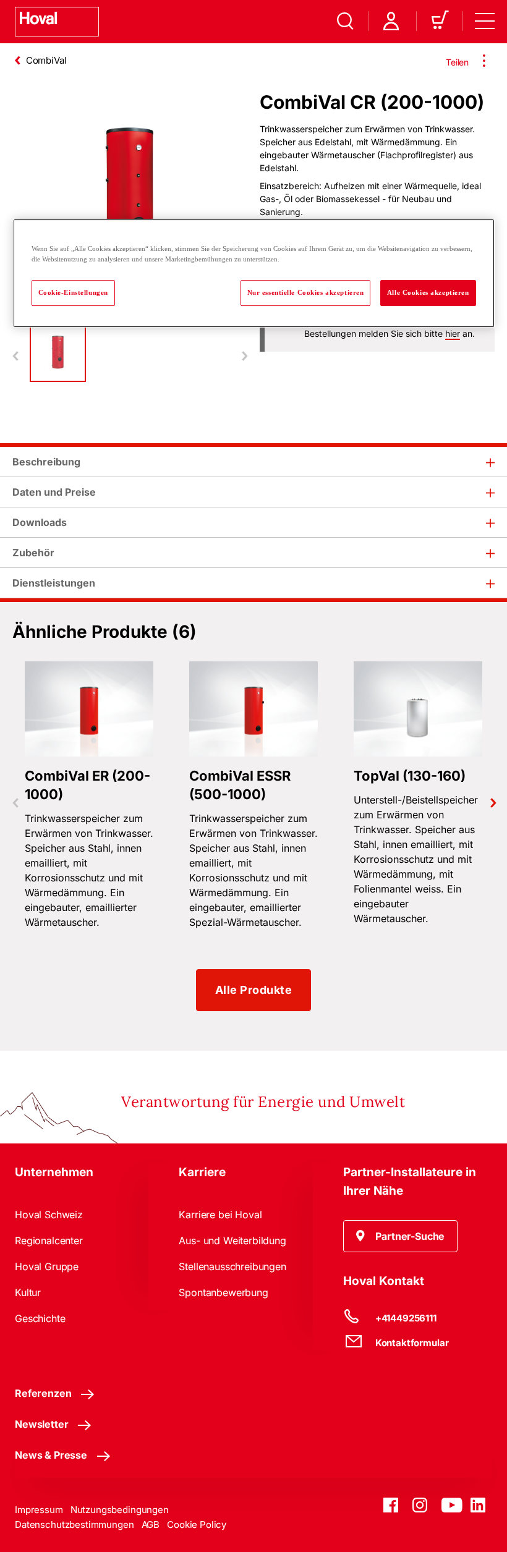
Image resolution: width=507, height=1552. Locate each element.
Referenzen (43, 1393)
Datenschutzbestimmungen (74, 1524)
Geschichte (40, 1318)
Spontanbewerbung (223, 1292)
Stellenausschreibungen (232, 1266)
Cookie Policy (196, 1524)
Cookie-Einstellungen (73, 292)
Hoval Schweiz (49, 1214)
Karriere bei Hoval (220, 1214)
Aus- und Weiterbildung (232, 1240)
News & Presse (51, 1455)
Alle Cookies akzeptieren (428, 292)
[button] (400, 1236)
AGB (151, 1524)
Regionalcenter (49, 1240)
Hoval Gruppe (47, 1266)
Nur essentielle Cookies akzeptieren (305, 292)
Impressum (39, 1510)
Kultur (28, 1292)
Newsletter (41, 1424)
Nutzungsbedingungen (119, 1510)
